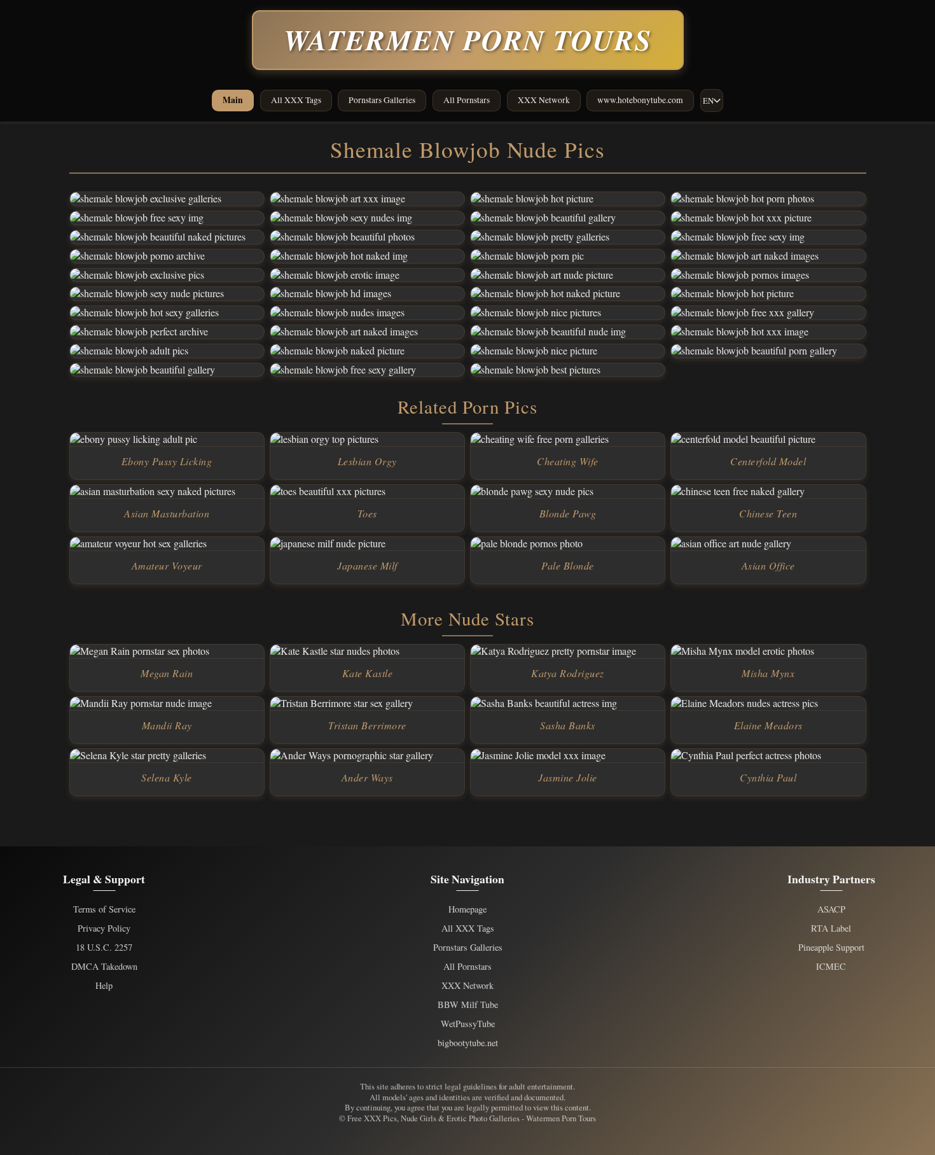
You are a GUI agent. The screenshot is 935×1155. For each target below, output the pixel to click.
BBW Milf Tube (468, 1005)
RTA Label (831, 928)
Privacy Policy (104, 928)
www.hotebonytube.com (640, 100)
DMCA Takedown (104, 966)
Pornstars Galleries (382, 100)
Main (233, 100)
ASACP (831, 909)
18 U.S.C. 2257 (104, 947)
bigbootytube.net (468, 1043)
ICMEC (831, 966)
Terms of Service (104, 909)
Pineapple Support (831, 947)
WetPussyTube (468, 1024)
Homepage (467, 909)
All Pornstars (466, 100)
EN (708, 100)
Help (104, 985)
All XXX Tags (296, 100)
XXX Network (544, 100)
